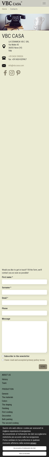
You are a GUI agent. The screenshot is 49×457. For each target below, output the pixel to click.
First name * (7, 277)
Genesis (5, 393)
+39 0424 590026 (15, 56)
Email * (5, 298)
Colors (4, 401)
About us (6, 375)
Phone (5, 308)
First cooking (7, 412)
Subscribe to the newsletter (17, 356)
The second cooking (10, 423)
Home (4, 9)
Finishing (5, 408)
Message (6, 319)
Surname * (6, 287)
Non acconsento (24, 453)
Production (7, 389)
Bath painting (7, 419)
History (5, 379)
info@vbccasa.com (16, 65)
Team (4, 383)
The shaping (7, 404)
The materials (7, 397)
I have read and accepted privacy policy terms (24, 360)
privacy (33, 443)
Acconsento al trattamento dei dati (25, 448)
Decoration (6, 415)
